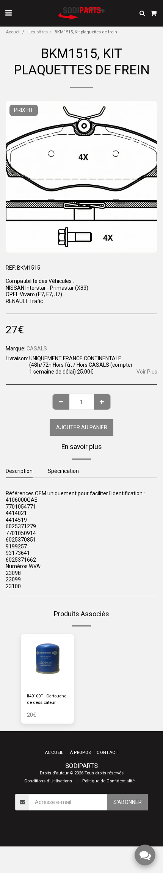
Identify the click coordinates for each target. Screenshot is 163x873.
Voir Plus (146, 372)
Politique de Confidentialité (108, 781)
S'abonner (127, 802)
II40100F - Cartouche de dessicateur (46, 699)
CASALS (37, 348)
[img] (47, 660)
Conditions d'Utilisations (48, 781)
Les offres (37, 32)
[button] (8, 13)
